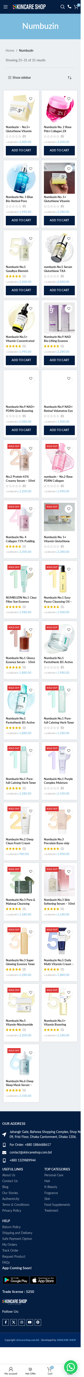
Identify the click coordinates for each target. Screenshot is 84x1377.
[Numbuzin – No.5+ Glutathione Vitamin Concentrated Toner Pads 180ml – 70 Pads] (21, 108)
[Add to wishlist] (30, 99)
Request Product (13, 1256)
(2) (24, 969)
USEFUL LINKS (12, 1169)
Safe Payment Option (17, 1239)
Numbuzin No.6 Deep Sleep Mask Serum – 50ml (19, 1085)
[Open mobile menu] (5, 6)
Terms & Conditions (15, 1204)
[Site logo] (29, 6)
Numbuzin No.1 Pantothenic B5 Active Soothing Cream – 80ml (59, 662)
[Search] (62, 6)
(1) (24, 276)
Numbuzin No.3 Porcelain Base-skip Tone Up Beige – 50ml (58, 843)
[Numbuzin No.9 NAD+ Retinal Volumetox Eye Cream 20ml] (59, 388)
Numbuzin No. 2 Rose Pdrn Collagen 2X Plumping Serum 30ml (58, 131)
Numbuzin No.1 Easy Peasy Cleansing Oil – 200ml (58, 601)
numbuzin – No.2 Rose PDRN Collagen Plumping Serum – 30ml (59, 480)
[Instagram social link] (21, 1322)
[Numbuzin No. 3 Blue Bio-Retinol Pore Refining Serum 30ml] (21, 178)
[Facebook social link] (5, 1322)
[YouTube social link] (29, 1322)
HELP (6, 1221)
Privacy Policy (11, 1210)
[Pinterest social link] (37, 1322)
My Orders (9, 1244)
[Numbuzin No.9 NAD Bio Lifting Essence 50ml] (59, 318)
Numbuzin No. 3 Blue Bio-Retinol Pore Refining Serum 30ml (19, 201)
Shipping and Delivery (17, 1233)
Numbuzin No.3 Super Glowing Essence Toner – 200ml (20, 964)
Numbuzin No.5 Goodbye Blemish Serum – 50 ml (17, 271)
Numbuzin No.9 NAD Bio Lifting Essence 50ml (57, 341)
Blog (5, 1187)
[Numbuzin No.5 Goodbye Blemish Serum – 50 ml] (21, 248)
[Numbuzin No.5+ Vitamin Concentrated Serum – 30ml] (21, 318)
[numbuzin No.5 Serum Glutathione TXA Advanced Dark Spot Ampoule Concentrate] (59, 248)
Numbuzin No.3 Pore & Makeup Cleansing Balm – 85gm (20, 904)
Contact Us (10, 1181)
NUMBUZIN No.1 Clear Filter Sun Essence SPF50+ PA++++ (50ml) (21, 601)
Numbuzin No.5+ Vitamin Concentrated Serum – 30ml (20, 341)
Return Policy (11, 1227)
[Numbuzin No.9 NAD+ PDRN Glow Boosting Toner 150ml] (21, 388)
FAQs (6, 1262)
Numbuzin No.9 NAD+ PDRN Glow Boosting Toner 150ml (20, 411)
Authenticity (10, 1199)
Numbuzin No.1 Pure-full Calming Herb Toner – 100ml (59, 722)
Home (10, 50)
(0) (24, 136)
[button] (21, 150)
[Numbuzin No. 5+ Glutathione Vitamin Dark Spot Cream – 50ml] (59, 178)
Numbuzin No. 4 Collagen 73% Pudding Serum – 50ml (20, 541)
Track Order (10, 1250)
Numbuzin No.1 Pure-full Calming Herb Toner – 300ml (21, 783)
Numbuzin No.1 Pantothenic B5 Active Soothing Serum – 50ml (21, 722)
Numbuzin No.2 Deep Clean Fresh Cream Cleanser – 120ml (19, 843)
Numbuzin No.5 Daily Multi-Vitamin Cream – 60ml (59, 964)
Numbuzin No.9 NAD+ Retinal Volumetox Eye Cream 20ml (58, 411)
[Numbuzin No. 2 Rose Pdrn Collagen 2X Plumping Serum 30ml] (59, 108)
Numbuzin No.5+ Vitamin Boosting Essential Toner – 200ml (59, 1024)
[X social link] (13, 1322)
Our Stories (10, 1193)
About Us (8, 1175)
